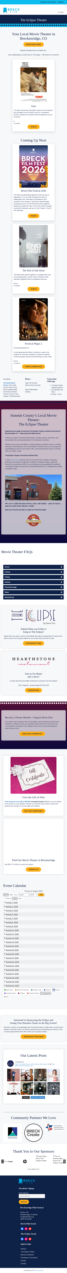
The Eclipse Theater (27, 1252)
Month (6, 895)
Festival (23, 1249)
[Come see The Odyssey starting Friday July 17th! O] (53, 1088)
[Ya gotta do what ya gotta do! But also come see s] (13, 1075)
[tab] (28, 1169)
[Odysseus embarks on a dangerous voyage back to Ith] (40, 1088)
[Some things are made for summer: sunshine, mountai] (27, 1088)
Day (16, 895)
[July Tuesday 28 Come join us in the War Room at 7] (13, 1088)
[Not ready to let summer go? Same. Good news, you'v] (27, 1075)
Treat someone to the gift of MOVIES (17, 801)
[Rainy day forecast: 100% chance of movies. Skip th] (53, 1075)
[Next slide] (64, 1161)
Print (6, 997)
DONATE (61, 2)
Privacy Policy (39, 1270)
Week (11, 895)
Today (15, 898)
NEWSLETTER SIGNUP (48, 2)
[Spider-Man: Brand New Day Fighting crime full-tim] (40, 1075)
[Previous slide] (2, 1161)
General (57, 990)
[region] (21, 1261)
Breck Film (14, 460)
